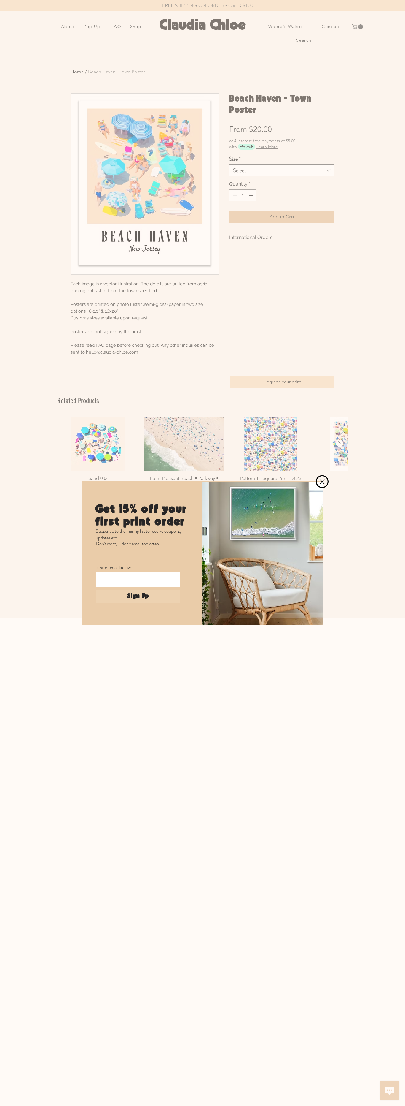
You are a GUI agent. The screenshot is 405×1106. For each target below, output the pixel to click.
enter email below (114, 567)
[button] (322, 481)
